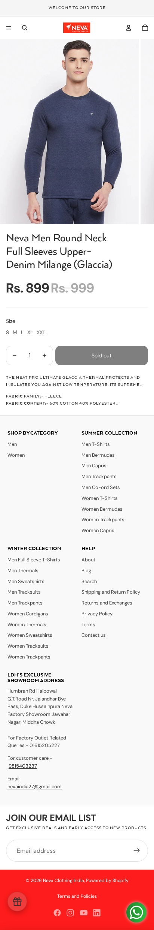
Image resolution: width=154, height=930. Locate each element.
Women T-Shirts (99, 498)
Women (16, 455)
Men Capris (94, 465)
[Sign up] (137, 851)
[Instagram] (70, 912)
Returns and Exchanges (106, 603)
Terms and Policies (77, 896)
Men (12, 444)
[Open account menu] (128, 28)
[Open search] (24, 28)
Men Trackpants (99, 476)
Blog (86, 570)
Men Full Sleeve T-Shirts (33, 559)
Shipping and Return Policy (110, 592)
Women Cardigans (27, 613)
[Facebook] (57, 912)
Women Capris (97, 530)
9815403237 (23, 766)
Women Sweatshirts (29, 635)
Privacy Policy (97, 613)
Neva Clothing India (63, 881)
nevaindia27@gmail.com (34, 786)
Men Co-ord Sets (100, 487)
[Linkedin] (96, 912)
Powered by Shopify (107, 881)
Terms (88, 624)
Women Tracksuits (28, 646)
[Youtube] (83, 912)
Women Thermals (26, 624)
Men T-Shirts (95, 444)
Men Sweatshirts (25, 581)
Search (89, 581)
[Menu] (8, 27)
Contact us (93, 635)
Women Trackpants (102, 519)
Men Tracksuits (24, 592)
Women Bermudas (102, 509)
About (88, 559)
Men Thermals (22, 570)
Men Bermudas (98, 455)
